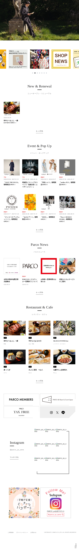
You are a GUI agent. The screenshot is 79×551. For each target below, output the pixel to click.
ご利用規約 (11, 532)
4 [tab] (39, 72)
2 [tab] (34, 72)
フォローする (14, 457)
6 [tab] (44, 72)
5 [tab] (41, 72)
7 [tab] (46, 72)
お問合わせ (33, 532)
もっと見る (39, 131)
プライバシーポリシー (22, 532)
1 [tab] (32, 72)
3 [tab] (37, 73)
